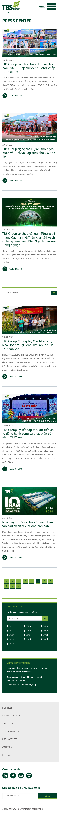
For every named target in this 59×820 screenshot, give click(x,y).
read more (15, 95)
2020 (11, 635)
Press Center (9, 739)
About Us (7, 724)
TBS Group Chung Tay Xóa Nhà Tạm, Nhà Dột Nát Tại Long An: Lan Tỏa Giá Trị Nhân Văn (27, 345)
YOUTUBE (21, 776)
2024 (28, 639)
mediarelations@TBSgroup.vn (26, 685)
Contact (7, 755)
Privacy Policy (16, 809)
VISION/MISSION (11, 715)
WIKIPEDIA (29, 776)
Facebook (13, 776)
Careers (7, 747)
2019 (45, 631)
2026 (11, 644)
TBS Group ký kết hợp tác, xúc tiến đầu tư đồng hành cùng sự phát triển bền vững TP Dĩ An (29, 433)
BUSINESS (7, 708)
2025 (45, 639)
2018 (28, 631)
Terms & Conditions (33, 809)
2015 (28, 626)
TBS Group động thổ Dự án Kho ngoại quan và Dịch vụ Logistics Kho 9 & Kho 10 (28, 153)
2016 (45, 626)
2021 (28, 635)
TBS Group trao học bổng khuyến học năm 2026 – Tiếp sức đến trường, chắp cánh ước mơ (28, 68)
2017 (11, 631)
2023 (11, 639)
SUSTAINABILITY (10, 731)
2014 (11, 626)
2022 (45, 635)
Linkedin (5, 776)
